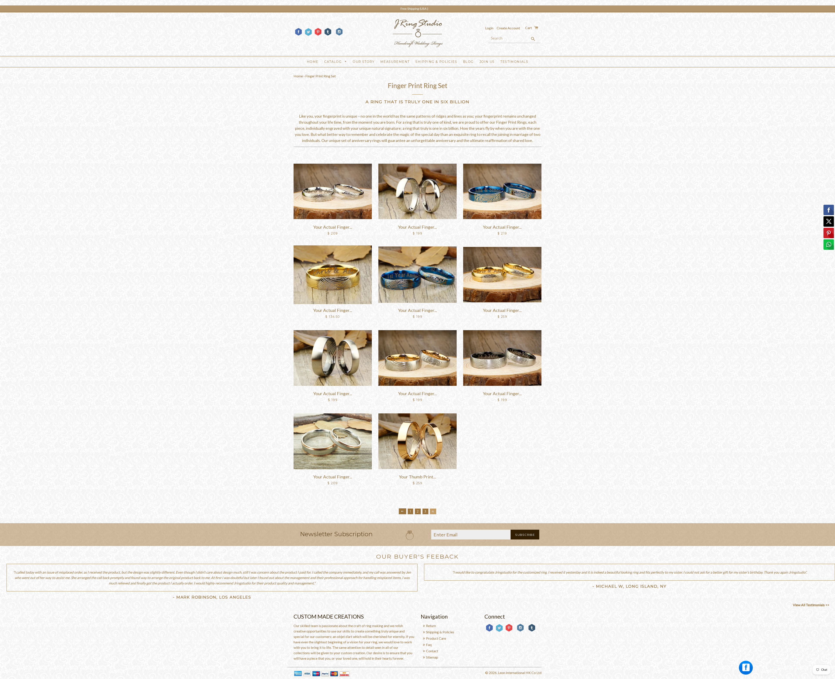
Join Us (487, 62)
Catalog (333, 62)
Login (489, 28)
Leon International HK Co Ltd (519, 673)
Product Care (436, 638)
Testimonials (514, 62)
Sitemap (432, 657)
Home (313, 62)
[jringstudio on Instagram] (339, 37)
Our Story (363, 62)
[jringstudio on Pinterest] (318, 35)
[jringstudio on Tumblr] (328, 35)
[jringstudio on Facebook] (298, 35)
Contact (432, 651)
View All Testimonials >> (811, 605)
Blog (468, 62)
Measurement (394, 62)
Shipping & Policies (436, 62)
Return (431, 626)
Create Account (508, 28)
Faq (429, 644)
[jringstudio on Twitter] (308, 35)
